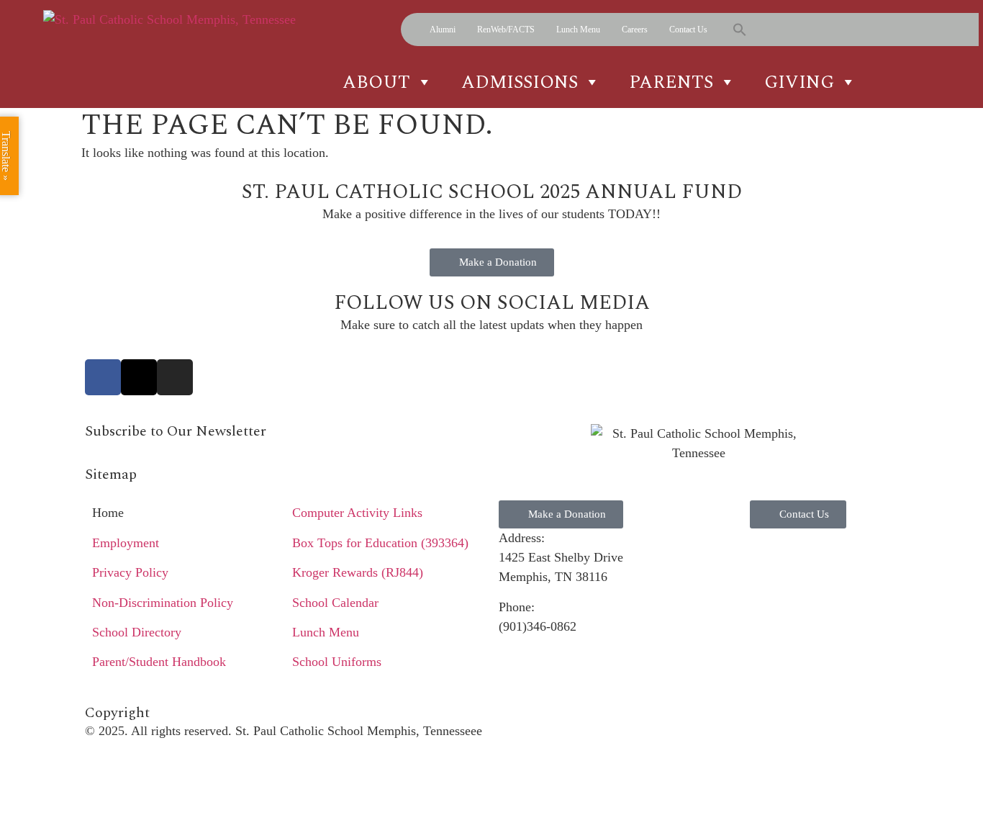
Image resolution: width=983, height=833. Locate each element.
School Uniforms (336, 661)
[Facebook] (103, 377)
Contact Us (688, 29)
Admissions (519, 82)
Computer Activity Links (357, 512)
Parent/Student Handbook (159, 661)
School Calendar (335, 602)
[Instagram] (175, 377)
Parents (671, 82)
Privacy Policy (130, 572)
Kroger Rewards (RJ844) (357, 572)
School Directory (136, 632)
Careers (635, 29)
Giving (799, 82)
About (376, 82)
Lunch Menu (578, 29)
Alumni (443, 29)
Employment (125, 543)
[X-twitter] (139, 377)
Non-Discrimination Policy (162, 602)
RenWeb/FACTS (506, 29)
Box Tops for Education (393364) (380, 543)
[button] (739, 29)
